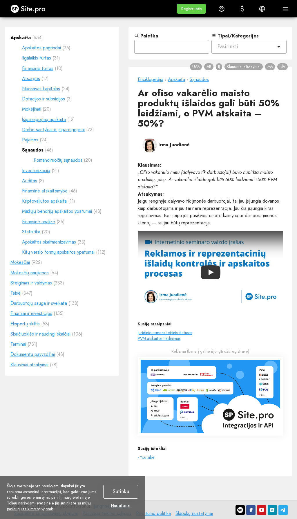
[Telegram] (283, 510)
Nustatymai (120, 506)
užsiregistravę (236, 351)
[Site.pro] (240, 510)
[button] (191, 9)
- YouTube (146, 457)
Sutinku (121, 491)
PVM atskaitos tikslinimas (159, 338)
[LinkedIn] (272, 510)
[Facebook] (251, 510)
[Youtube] (261, 510)
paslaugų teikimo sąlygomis (30, 509)
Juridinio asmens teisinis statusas (165, 333)
